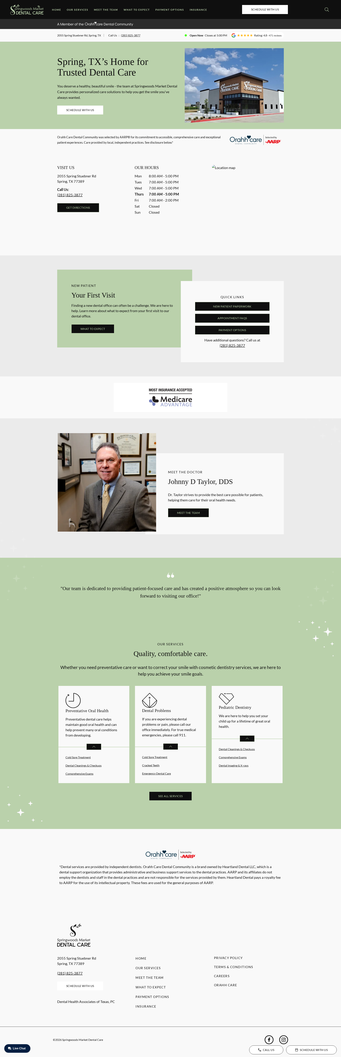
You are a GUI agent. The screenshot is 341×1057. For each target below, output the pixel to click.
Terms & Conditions (233, 967)
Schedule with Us (265, 9)
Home (56, 9)
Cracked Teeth (150, 765)
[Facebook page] (269, 1039)
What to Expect (137, 9)
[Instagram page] (283, 1039)
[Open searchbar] (327, 10)
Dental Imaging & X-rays (233, 765)
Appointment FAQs (232, 318)
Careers (222, 976)
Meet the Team (106, 9)
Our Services (77, 9)
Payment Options (169, 9)
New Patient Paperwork (232, 306)
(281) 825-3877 (130, 35)
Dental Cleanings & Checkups (84, 765)
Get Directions (78, 207)
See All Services (170, 796)
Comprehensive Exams (79, 773)
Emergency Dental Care (156, 773)
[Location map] (248, 203)
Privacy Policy (228, 958)
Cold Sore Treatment (78, 757)
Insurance (198, 9)
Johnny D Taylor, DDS (200, 482)
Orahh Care (225, 985)
